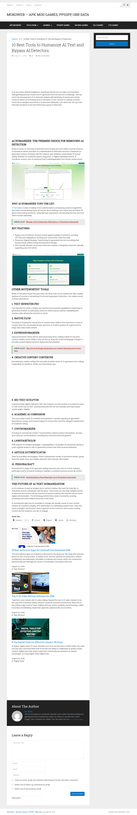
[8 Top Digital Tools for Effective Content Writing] (30, 639)
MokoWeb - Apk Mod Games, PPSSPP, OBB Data (24, 812)
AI (32, 56)
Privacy (29, 5)
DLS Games (98, 25)
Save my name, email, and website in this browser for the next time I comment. (46, 780)
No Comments (44, 56)
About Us (10, 5)
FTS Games (113, 25)
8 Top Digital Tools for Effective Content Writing (37, 642)
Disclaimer (38, 5)
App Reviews (15, 25)
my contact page (76, 719)
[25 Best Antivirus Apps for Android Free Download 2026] (36, 547)
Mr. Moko (29, 711)
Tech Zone (31, 25)
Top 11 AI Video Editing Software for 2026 (33, 596)
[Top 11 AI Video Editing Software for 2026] (30, 593)
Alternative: (16, 798)
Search (112, 44)
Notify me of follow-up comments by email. (32, 785)
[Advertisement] (48, 75)
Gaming (46, 25)
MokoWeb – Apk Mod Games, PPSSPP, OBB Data (48, 14)
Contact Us (19, 5)
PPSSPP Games (63, 25)
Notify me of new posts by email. (28, 789)
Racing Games (81, 25)
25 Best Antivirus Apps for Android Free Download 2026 (41, 550)
